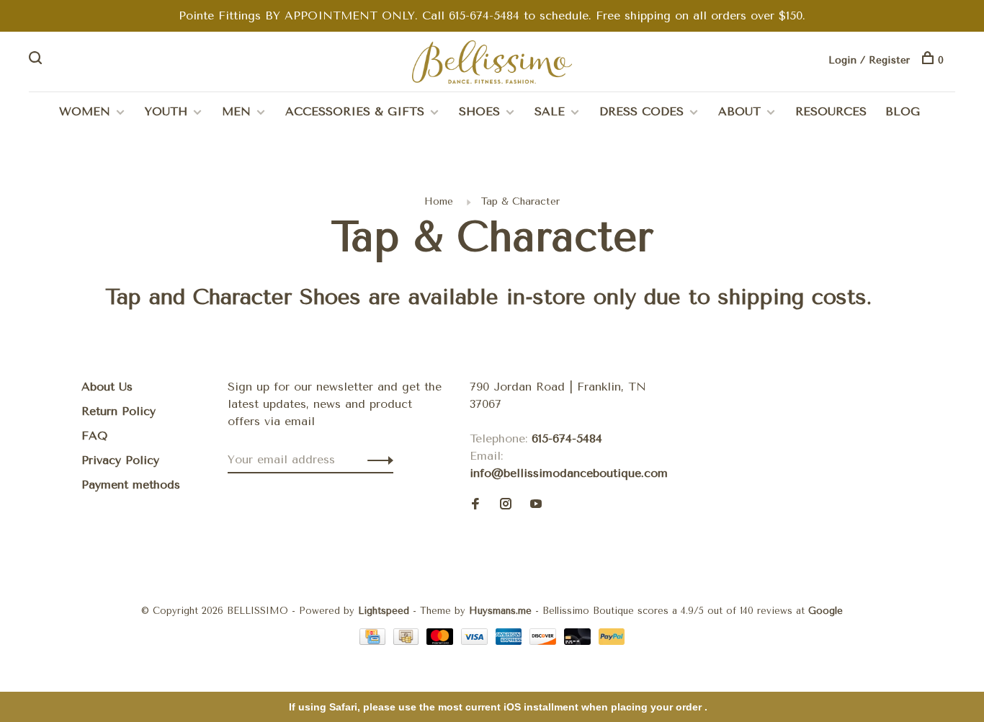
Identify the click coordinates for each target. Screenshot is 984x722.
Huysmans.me (502, 610)
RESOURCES (831, 111)
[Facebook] (475, 505)
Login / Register (869, 60)
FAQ (94, 435)
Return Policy (118, 411)
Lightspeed (383, 610)
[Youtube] (536, 505)
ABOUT (739, 111)
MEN (236, 111)
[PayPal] (612, 641)
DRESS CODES (641, 111)
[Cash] (408, 641)
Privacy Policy (120, 460)
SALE (550, 111)
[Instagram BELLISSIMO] (505, 505)
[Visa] (476, 641)
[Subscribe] (376, 460)
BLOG (902, 111)
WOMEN (84, 111)
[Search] (37, 60)
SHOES (479, 111)
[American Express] (511, 641)
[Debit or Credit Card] (579, 641)
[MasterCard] (441, 641)
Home (438, 201)
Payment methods (130, 484)
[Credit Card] (374, 641)
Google (825, 610)
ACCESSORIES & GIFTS (354, 111)
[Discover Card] (544, 641)
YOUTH (166, 111)
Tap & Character (520, 201)
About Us (107, 386)
